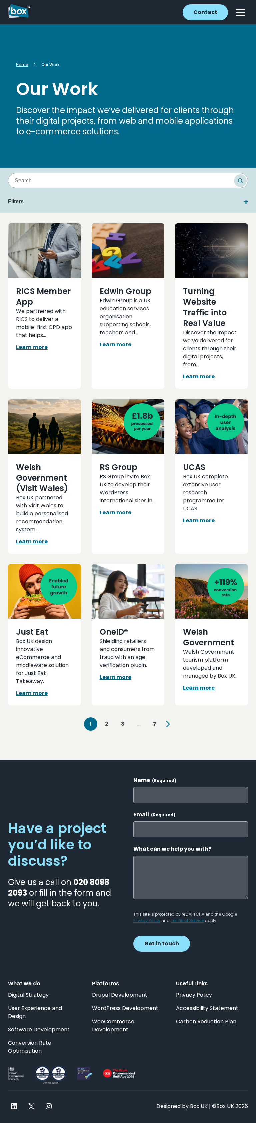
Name (154, 780)
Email (154, 814)
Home (22, 64)
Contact (205, 12)
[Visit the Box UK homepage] (19, 12)
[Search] (240, 180)
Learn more (32, 347)
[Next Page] (168, 724)
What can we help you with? (172, 849)
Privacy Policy (146, 920)
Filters (16, 201)
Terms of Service (187, 920)
